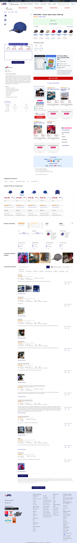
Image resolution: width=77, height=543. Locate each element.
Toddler (54, 501)
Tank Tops (35, 501)
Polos (34, 500)
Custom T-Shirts (46, 509)
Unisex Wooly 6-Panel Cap (20, 207)
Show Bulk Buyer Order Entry (38, 487)
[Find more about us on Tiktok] (10, 503)
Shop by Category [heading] (37, 494)
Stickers (50, 4)
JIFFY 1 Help (65, 508)
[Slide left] (33, 31)
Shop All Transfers (66, 129)
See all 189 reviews (23, 475)
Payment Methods (66, 515)
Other (67, 271)
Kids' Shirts (35, 509)
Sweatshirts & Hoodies (37, 498)
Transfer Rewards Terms (67, 533)
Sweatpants (35, 514)
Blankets (34, 530)
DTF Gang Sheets (46, 504)
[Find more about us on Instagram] (8, 503)
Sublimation (64, 139)
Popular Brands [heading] (56, 504)
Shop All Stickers (65, 145)
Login (72, 4)
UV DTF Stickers (46, 503)
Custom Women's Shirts (47, 515)
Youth (54, 500)
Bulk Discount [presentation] (23, 7)
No (68, 283)
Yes (65, 283)
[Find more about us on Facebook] (5, 503)
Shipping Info (65, 512)
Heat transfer (35, 271)
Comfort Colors (56, 509)
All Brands (55, 513)
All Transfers (45, 497)
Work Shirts (35, 504)
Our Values (65, 521)
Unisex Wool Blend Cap (55, 207)
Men (54, 498)
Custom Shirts (43, 4)
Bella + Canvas (56, 507)
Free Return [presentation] (53, 7)
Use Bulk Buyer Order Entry (18, 62)
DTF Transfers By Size (65, 133)
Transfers (36, 4)
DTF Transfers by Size (47, 500)
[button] (17, 27)
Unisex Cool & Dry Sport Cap (32, 207)
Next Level (55, 510)
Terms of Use (47, 542)
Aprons (34, 529)
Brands (54, 4)
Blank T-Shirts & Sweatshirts (26, 4)
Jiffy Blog (64, 524)
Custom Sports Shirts (47, 516)
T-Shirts (34, 497)
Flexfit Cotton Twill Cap (43, 207)
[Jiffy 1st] (36, 48)
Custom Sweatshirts (46, 512)
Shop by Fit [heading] (55, 494)
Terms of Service (66, 530)
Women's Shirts (36, 508)
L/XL (41, 45)
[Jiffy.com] (4, 4)
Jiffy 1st (22, 195)
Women (54, 497)
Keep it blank (62, 271)
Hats (34, 519)
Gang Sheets (64, 142)
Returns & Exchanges (67, 514)
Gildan (54, 506)
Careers (64, 520)
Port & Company (56, 512)
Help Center (65, 505)
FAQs (64, 509)
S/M (36, 45)
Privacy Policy (65, 528)
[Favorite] (31, 14)
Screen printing (28, 271)
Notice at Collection (66, 537)
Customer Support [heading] (67, 494)
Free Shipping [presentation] (38, 7)
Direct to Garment (48, 271)
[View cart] (75, 3)
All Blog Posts (65, 525)
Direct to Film (21, 271)
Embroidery (42, 271)
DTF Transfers (45, 498)
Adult (54, 495)
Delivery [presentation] (67, 7)
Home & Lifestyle (36, 526)
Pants (34, 513)
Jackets (34, 503)
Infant (54, 503)
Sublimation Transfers (47, 501)
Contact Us (65, 506)
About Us (64, 518)
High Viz (34, 524)
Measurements (7, 101)
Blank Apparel (35, 495)
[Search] (68, 3)
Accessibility (65, 531)
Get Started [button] (40, 117)
